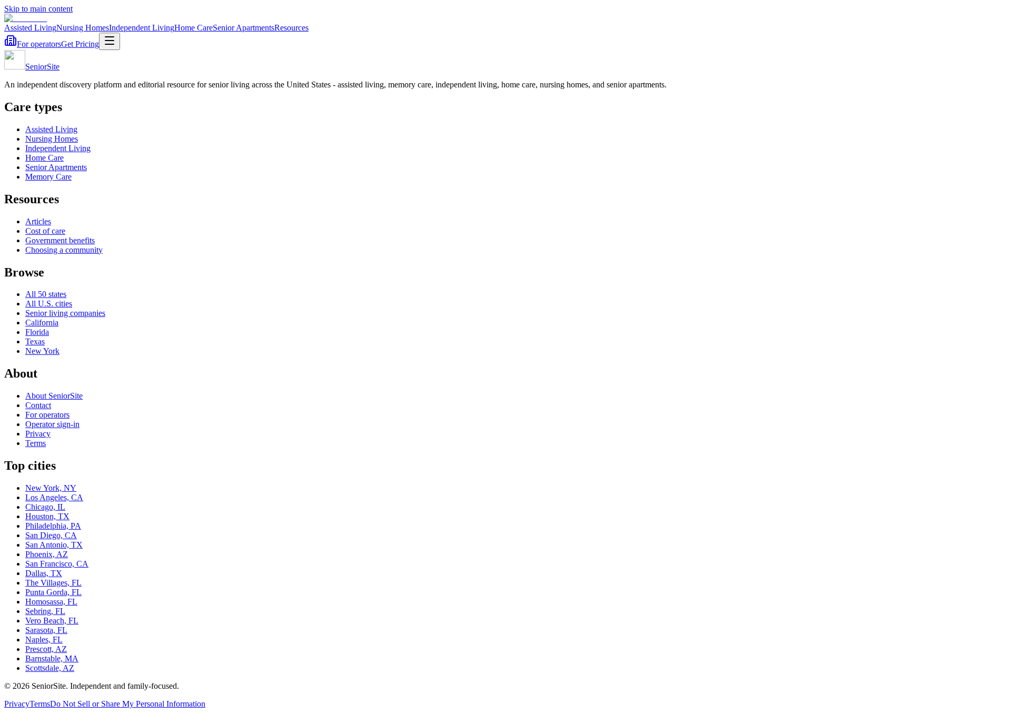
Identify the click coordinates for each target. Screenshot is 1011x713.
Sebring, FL (45, 611)
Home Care (193, 27)
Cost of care (45, 230)
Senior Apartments (243, 27)
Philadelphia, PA (53, 525)
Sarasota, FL (46, 630)
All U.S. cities (48, 303)
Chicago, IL (45, 506)
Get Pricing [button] (80, 43)
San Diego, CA (51, 535)
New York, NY (50, 487)
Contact (38, 405)
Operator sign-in (52, 424)
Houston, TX (47, 516)
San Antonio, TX (54, 544)
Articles (38, 221)
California (41, 322)
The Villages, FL (53, 582)
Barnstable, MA (51, 658)
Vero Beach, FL (51, 620)
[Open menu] (109, 41)
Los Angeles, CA (54, 497)
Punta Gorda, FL (53, 592)
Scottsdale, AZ (49, 668)
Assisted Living (30, 27)
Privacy (38, 433)
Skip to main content (38, 8)
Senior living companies (65, 313)
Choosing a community (64, 249)
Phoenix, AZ (46, 554)
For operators (39, 43)
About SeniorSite (54, 395)
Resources (291, 27)
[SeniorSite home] (25, 18)
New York (42, 350)
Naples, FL (44, 639)
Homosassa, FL (51, 601)
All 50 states (45, 294)
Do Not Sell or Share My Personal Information (127, 703)
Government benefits (60, 240)
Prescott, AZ (46, 649)
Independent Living (141, 27)
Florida (37, 332)
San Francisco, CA (56, 563)
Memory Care (48, 176)
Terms (35, 443)
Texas (35, 341)
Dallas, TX (43, 573)
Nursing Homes (82, 27)
